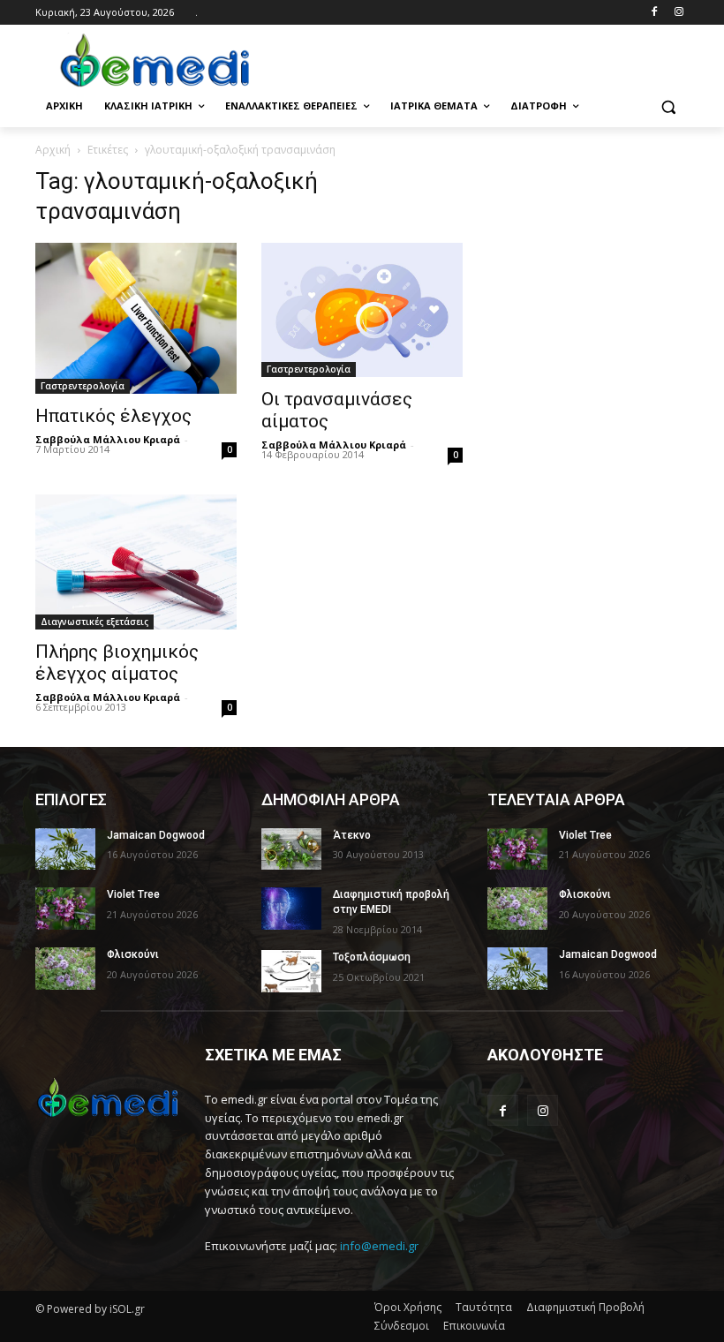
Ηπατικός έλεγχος (113, 415)
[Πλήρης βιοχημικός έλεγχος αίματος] (136, 561)
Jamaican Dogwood (156, 835)
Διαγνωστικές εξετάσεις (94, 621)
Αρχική (53, 149)
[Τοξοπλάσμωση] (291, 971)
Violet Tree (133, 894)
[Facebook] (654, 13)
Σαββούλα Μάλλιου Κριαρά (107, 439)
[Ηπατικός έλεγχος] (136, 318)
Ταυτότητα (484, 1307)
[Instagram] (678, 13)
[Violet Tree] (65, 908)
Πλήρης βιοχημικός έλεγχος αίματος (117, 662)
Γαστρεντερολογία (82, 386)
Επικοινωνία (474, 1325)
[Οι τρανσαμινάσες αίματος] (362, 310)
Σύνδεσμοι (401, 1325)
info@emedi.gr (379, 1246)
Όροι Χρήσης (407, 1307)
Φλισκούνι (133, 954)
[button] (668, 106)
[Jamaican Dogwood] (65, 849)
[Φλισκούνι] (65, 968)
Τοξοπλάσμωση (372, 957)
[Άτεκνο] (291, 849)
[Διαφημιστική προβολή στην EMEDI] (291, 908)
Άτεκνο (352, 835)
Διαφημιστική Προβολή (585, 1307)
